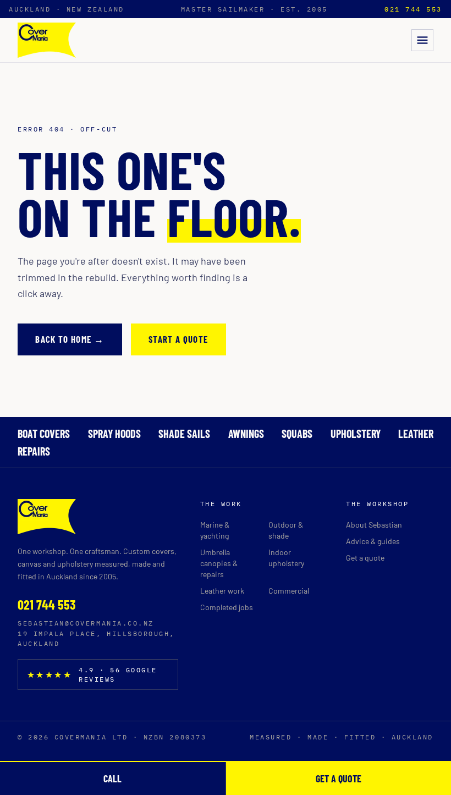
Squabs (297, 433)
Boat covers (44, 433)
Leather (415, 433)
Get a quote (365, 557)
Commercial (288, 590)
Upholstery (356, 433)
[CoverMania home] (47, 40)
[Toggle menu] (422, 40)
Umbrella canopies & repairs (219, 563)
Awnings (246, 433)
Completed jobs (226, 607)
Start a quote (178, 338)
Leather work (222, 590)
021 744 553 (413, 9)
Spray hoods (114, 433)
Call (112, 778)
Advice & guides (373, 541)
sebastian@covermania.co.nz (86, 623)
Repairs (34, 451)
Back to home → (69, 338)
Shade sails (184, 433)
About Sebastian (374, 524)
